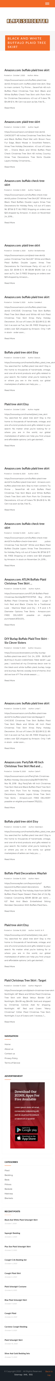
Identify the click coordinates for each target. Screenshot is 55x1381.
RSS (31, 1374)
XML (26, 1374)
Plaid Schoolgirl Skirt (14, 1340)
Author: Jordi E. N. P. (36, 930)
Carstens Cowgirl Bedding (16, 1327)
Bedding (9, 1175)
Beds (7, 1180)
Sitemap (18, 1374)
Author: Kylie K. (35, 589)
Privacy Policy (11, 1058)
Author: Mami (34, 879)
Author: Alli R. (33, 474)
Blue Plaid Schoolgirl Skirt (16, 1300)
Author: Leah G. (34, 533)
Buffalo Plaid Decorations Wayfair (25, 873)
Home (7, 1044)
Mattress (9, 1193)
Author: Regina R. (35, 986)
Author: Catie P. (35, 771)
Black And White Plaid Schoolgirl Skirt (21, 1220)
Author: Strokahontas (36, 251)
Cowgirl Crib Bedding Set (16, 1260)
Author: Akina (33, 75)
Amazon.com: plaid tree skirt (22, 122)
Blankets (9, 1198)
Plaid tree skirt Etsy (16, 404)
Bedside (8, 1189)
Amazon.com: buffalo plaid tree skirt (26, 70)
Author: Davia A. (34, 358)
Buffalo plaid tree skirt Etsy (21, 352)
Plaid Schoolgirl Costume (15, 1287)
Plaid (7, 1170)
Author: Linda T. (35, 709)
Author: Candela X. (35, 302)
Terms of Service (12, 1063)
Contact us (10, 1053)
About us (9, 1049)
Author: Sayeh (33, 127)
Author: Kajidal (33, 409)
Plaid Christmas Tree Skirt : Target (25, 980)
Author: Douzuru (34, 648)
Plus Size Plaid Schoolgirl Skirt (18, 1247)
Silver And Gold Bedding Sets (17, 1354)
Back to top (49, 1373)
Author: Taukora (34, 190)
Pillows (8, 1184)
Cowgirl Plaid (10, 1313)
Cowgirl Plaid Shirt (13, 1273)
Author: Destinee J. (36, 827)
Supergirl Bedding (12, 1233)
